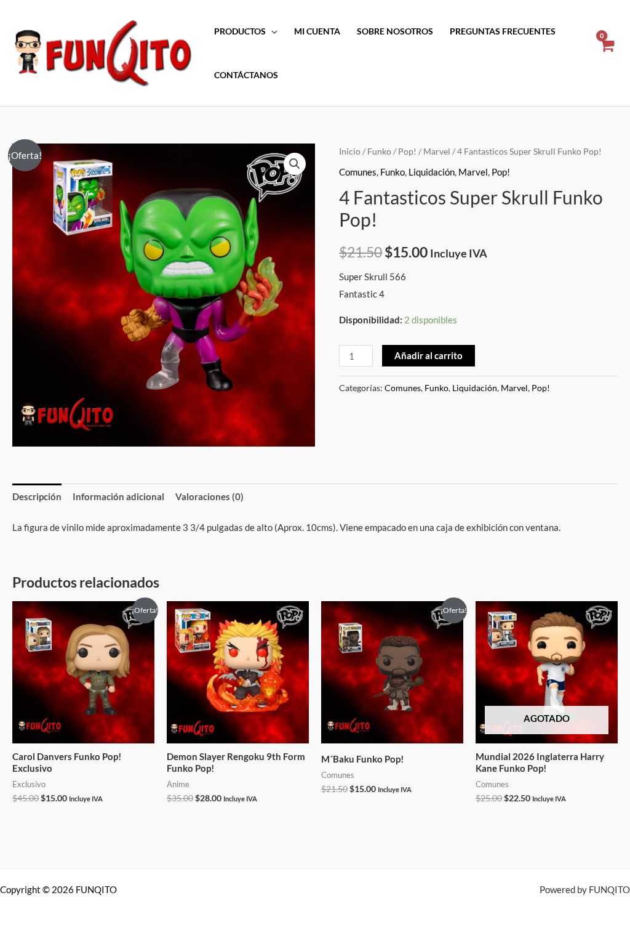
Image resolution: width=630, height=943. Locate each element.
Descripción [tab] (37, 496)
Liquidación (432, 171)
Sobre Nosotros (395, 31)
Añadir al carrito (428, 355)
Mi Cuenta (317, 31)
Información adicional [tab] (118, 496)
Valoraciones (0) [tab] (209, 496)
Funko (379, 151)
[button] (295, 164)
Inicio (350, 151)
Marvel (436, 151)
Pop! (407, 151)
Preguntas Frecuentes (503, 31)
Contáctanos (246, 75)
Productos (240, 31)
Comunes (358, 171)
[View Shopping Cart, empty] (606, 53)
